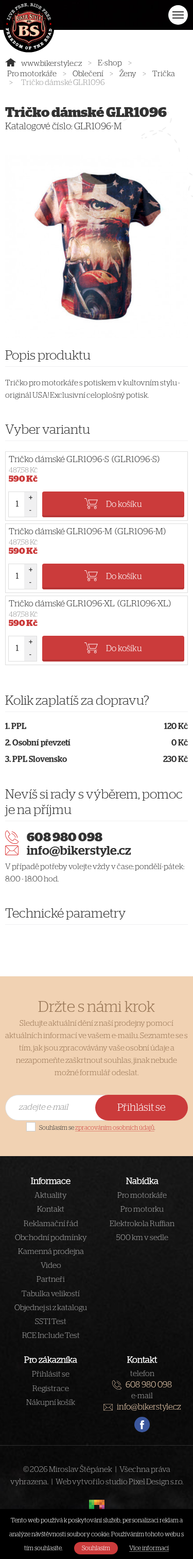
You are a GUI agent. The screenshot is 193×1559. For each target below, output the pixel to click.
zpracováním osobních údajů (114, 1128)
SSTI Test (50, 1322)
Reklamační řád (51, 1224)
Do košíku (124, 504)
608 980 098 (64, 838)
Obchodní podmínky (51, 1238)
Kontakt (50, 1209)
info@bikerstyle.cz (79, 851)
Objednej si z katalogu (50, 1308)
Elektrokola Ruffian (142, 1224)
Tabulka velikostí (51, 1294)
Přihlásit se (141, 1108)
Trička (163, 74)
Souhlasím (96, 1548)
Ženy (127, 74)
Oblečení (88, 74)
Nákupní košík (50, 1403)
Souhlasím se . (97, 1128)
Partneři (51, 1279)
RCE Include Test (51, 1336)
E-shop (110, 63)
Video (51, 1265)
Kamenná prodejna (51, 1252)
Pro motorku (142, 1209)
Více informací (149, 1548)
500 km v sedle (142, 1238)
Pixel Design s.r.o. (156, 1482)
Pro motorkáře (32, 74)
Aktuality (50, 1195)
